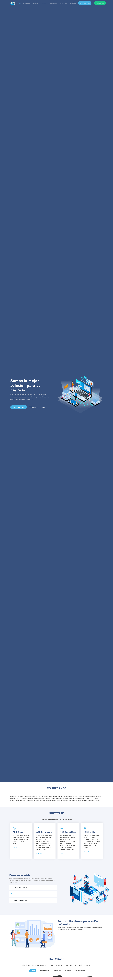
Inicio (19, 3)
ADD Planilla (89, 832)
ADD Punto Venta (44, 832)
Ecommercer (63, 3)
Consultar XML (100, 3)
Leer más (16, 847)
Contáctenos (53, 3)
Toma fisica (72, 3)
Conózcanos (26, 3)
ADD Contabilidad (68, 832)
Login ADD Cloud (85, 3)
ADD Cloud (18, 832)
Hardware (44, 3)
